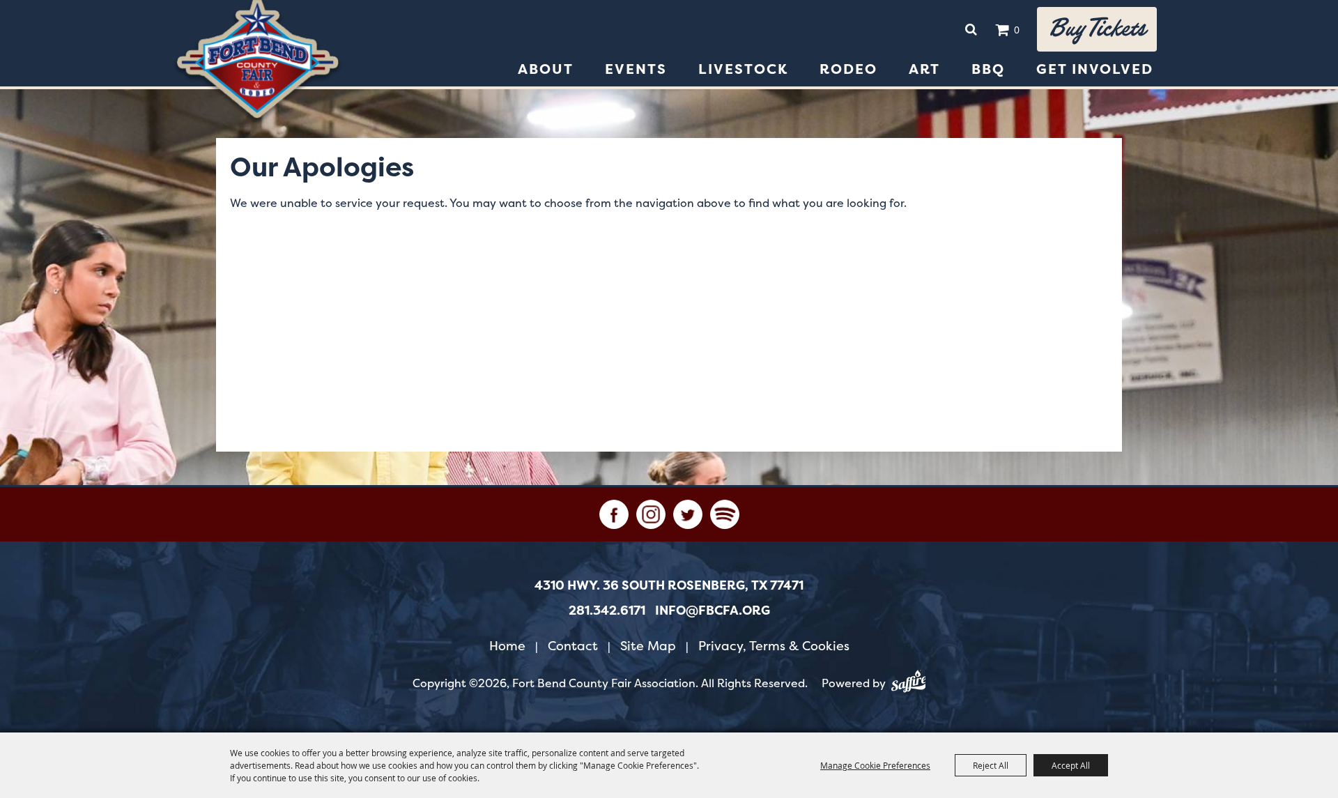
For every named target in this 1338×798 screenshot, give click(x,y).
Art (924, 69)
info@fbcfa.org (712, 610)
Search (971, 29)
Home (507, 646)
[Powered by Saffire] (908, 684)
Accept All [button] (1071, 765)
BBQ (988, 69)
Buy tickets (1096, 29)
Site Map (648, 646)
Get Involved (1094, 69)
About (546, 69)
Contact (573, 646)
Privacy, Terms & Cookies (773, 646)
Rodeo (848, 69)
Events (636, 69)
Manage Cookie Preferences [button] (875, 765)
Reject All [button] (990, 765)
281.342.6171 (607, 610)
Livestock (743, 69)
